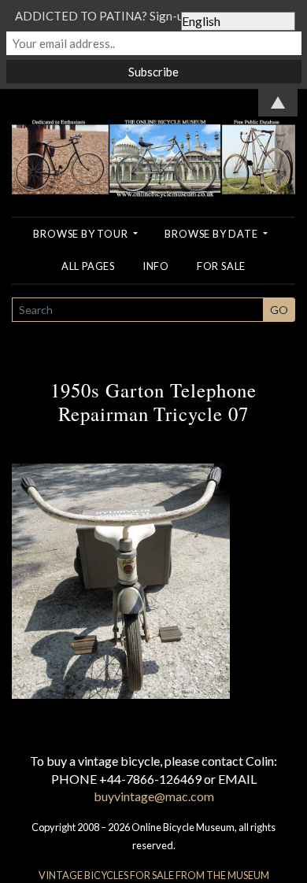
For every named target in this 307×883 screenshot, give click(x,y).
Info (155, 266)
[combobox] (138, 309)
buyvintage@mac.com (154, 796)
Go (279, 309)
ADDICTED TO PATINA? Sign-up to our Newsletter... (153, 16)
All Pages (88, 266)
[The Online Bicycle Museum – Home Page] (153, 141)
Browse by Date (212, 233)
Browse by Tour (81, 233)
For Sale (221, 266)
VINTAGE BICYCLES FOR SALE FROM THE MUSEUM (154, 875)
